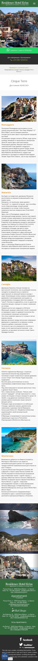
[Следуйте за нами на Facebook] (26, 639)
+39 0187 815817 (22, 602)
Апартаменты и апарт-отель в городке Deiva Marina (19, 70)
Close (10, 659)
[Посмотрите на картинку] (19, 109)
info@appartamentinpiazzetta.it (19, 604)
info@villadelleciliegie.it (28, 616)
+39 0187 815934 (20, 60)
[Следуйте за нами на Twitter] (26, 644)
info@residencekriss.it (28, 590)
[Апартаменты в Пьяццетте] (19, 597)
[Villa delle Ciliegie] (19, 610)
